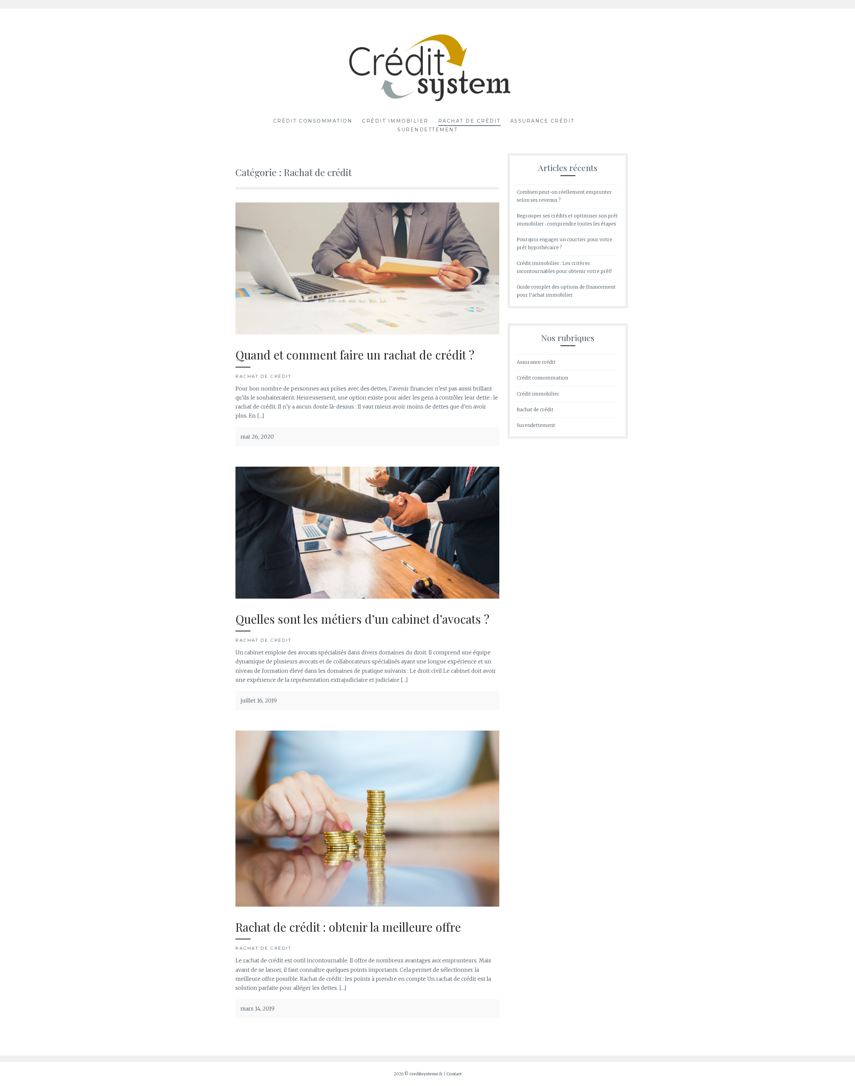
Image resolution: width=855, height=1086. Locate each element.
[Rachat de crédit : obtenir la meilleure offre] (367, 904)
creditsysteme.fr (426, 1073)
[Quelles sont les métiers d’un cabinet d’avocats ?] (367, 596)
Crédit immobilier (395, 121)
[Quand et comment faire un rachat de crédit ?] (367, 332)
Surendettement (427, 130)
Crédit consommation (313, 121)
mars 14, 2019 (257, 1008)
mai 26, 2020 (257, 436)
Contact (454, 1073)
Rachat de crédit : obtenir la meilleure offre (348, 927)
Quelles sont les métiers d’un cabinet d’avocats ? (362, 619)
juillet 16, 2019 (258, 700)
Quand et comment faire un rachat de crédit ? (354, 354)
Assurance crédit (542, 121)
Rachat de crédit (469, 121)
